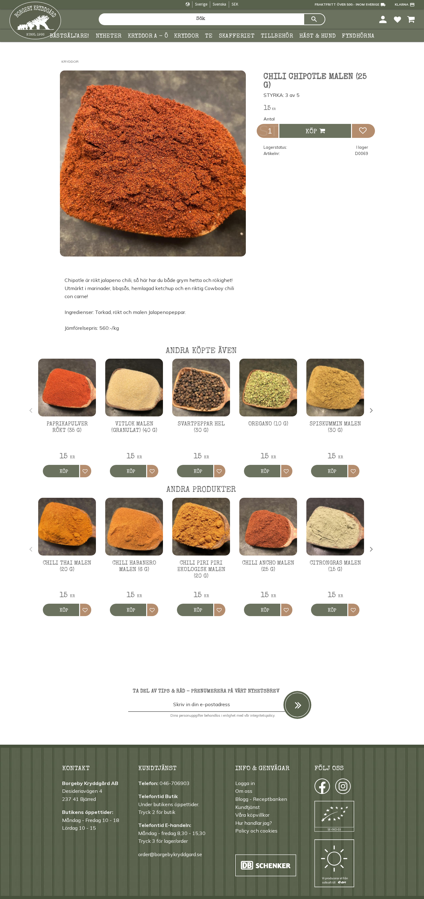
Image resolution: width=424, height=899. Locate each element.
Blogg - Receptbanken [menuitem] (261, 799)
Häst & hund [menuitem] (317, 36)
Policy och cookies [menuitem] (256, 831)
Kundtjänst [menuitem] (247, 807)
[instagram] (322, 788)
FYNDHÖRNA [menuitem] (358, 36)
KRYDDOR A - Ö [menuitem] (148, 36)
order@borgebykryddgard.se (170, 854)
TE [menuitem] (209, 36)
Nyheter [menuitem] (109, 36)
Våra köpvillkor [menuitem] (252, 815)
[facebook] (316, 788)
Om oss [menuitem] (243, 791)
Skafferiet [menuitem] (237, 36)
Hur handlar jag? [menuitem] (253, 823)
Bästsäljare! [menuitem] (69, 36)
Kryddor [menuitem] (186, 36)
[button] (397, 19)
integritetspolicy (262, 715)
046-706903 (175, 783)
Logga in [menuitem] (245, 783)
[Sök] (314, 19)
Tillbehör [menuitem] (277, 36)
